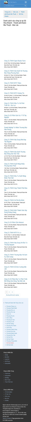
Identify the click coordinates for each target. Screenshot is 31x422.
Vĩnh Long (7, 396)
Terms (4, 418)
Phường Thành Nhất (11, 308)
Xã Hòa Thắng (10, 323)
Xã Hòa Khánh (10, 343)
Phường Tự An (10, 321)
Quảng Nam (8, 375)
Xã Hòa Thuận (10, 339)
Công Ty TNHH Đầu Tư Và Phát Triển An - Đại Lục (14, 104)
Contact (9, 418)
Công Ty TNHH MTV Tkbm (12, 83)
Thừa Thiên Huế (8, 382)
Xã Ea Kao (9, 327)
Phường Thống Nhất (11, 341)
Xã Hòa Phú (9, 337)
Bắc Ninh (7, 357)
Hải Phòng (7, 361)
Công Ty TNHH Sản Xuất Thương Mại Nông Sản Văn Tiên (14, 153)
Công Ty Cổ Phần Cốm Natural (14, 222)
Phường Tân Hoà (10, 331)
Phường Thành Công (11, 329)
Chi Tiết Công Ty (12, 2)
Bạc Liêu (7, 398)
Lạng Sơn (7, 359)
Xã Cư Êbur (9, 318)
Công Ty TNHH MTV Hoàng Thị (14, 93)
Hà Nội (6, 355)
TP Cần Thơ (8, 394)
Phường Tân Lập (10, 312)
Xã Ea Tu (8, 314)
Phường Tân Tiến (10, 335)
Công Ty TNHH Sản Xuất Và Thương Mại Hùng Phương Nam (15, 72)
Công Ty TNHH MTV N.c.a (12, 233)
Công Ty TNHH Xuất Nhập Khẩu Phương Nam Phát (14, 165)
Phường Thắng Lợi (11, 306)
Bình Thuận (7, 379)
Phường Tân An (10, 316)
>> (12, 292)
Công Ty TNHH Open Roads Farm (15, 61)
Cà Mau (7, 400)
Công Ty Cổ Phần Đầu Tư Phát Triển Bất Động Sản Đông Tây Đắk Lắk (15, 280)
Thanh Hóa (7, 373)
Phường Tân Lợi (10, 310)
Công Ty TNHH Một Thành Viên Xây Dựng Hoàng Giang (15, 211)
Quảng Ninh (7, 363)
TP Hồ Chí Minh (8, 392)
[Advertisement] (15, 43)
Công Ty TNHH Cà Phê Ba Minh (14, 200)
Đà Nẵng (7, 377)
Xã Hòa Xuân (9, 345)
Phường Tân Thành (11, 325)
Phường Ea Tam (10, 320)
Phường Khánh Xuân (11, 333)
